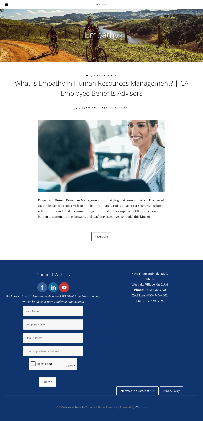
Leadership (105, 75)
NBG (124, 108)
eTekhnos (141, 407)
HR (88, 75)
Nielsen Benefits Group (79, 407)
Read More (101, 236)
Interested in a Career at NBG (137, 391)
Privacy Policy (171, 391)
